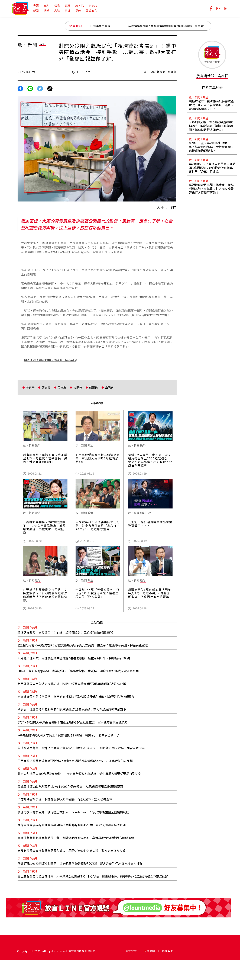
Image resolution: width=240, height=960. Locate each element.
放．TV (79, 5)
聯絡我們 (167, 951)
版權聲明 (149, 951)
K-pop (93, 5)
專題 (36, 5)
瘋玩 (67, 5)
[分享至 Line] (30, 88)
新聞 (36, 10)
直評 (67, 10)
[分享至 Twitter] (40, 88)
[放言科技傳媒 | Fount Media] (20, 8)
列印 (174, 207)
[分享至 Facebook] (20, 88)
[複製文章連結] (50, 88)
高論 (57, 10)
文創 (46, 5)
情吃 (57, 5)
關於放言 (91, 10)
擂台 (78, 10)
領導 (46, 10)
